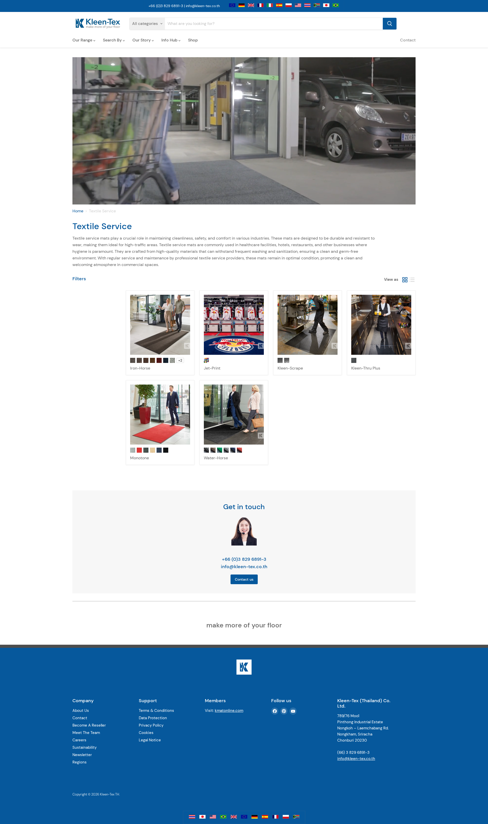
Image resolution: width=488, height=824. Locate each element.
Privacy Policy (151, 725)
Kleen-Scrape (290, 368)
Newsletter (82, 754)
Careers (79, 740)
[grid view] (404, 279)
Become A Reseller (89, 725)
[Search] (389, 24)
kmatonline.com (229, 710)
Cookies (146, 732)
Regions (79, 762)
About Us (80, 710)
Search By (113, 40)
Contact (408, 40)
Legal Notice (150, 740)
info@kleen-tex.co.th (203, 6)
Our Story (142, 40)
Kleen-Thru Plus (365, 368)
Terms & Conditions (156, 710)
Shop (193, 40)
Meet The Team (86, 732)
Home (77, 211)
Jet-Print (212, 368)
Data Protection (153, 717)
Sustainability (84, 747)
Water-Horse (216, 458)
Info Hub (169, 40)
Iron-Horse (140, 368)
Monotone (139, 458)
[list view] (412, 279)
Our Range (82, 40)
